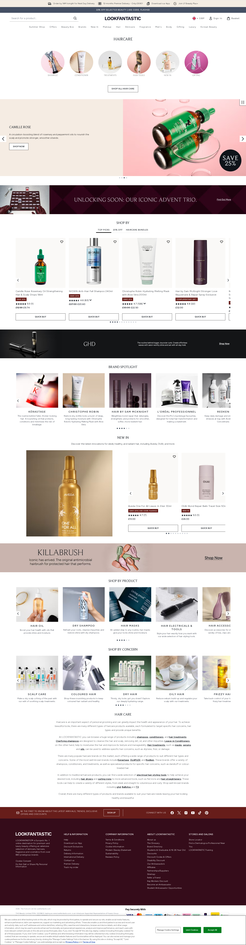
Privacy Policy (112, 843)
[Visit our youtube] (192, 812)
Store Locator (195, 840)
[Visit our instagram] (186, 812)
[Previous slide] (3, 139)
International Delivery (74, 857)
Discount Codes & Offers (159, 857)
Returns (67, 850)
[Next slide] (243, 139)
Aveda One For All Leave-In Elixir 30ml (149, 506)
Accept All (212, 930)
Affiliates (151, 867)
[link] (215, 18)
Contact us (69, 860)
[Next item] (228, 280)
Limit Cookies (192, 930)
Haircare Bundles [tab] (137, 230)
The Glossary (153, 843)
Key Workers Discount (157, 881)
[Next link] (228, 400)
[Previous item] (18, 280)
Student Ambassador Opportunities (164, 888)
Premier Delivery (71, 864)
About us (151, 840)
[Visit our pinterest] (206, 812)
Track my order (71, 867)
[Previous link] (18, 400)
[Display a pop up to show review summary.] (90, 300)
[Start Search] (75, 18)
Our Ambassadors (156, 864)
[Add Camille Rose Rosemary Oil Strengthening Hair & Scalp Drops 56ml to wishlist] (61, 241)
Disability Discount (156, 860)
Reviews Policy (112, 857)
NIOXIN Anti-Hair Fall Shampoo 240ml (91, 291)
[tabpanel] (123, 280)
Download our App (73, 843)
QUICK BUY (40, 317)
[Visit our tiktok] (199, 812)
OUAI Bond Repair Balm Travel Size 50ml (204, 506)
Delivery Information (73, 853)
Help (66, 840)
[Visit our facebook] (172, 812)
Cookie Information (115, 846)
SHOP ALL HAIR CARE (123, 89)
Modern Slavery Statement (118, 850)
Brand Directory (154, 846)
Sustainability (112, 853)
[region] (123, 930)
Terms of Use (89, 942)
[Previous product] (130, 493)
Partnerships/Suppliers (158, 871)
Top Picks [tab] (104, 230)
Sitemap (151, 874)
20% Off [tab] (117, 230)
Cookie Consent (23, 861)
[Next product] (223, 493)
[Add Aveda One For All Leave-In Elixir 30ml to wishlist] (174, 456)
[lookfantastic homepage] (123, 18)
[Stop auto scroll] (243, 102)
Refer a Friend (154, 877)
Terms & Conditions (115, 840)
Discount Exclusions (73, 846)
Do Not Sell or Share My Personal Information (31, 865)
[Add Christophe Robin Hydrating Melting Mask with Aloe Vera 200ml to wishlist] (168, 241)
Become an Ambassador (159, 884)
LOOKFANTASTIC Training (201, 850)
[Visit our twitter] (179, 812)
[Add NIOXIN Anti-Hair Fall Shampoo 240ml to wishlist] (115, 241)
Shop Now (19, 146)
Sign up (111, 812)
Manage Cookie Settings (168, 930)
